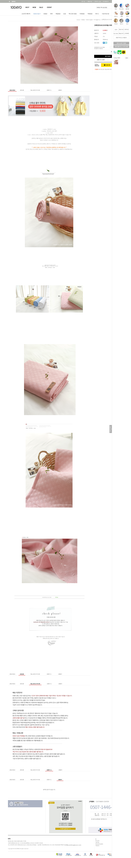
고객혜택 (126, 33)
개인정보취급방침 (99, 844)
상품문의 (60, 90)
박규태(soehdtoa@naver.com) (72, 845)
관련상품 (22, 90)
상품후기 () (49, 90)
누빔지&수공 (105, 14)
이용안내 (97, 845)
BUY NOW (108, 56)
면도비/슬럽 (89, 20)
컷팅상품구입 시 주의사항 (121, 46)
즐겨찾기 (14, 1)
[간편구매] (107, 65)
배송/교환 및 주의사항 (35, 90)
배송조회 (121, 33)
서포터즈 (126, 29)
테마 (51, 14)
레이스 (97, 14)
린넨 (64, 14)
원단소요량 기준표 (121, 43)
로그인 (83, 1)
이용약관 (97, 842)
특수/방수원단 (73, 14)
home (78, 20)
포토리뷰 (121, 29)
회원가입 (89, 1)
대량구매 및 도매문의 (121, 37)
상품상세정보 (12, 90)
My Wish (116, 33)
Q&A (116, 29)
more (127, 58)
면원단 (45, 14)
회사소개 (97, 840)
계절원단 (58, 14)
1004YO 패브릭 (26, 14)
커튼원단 (89, 14)
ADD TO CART (101, 59)
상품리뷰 (114, 1)
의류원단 (82, 14)
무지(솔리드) (97, 20)
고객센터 (121, 1)
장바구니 (97, 1)
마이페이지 (106, 1)
